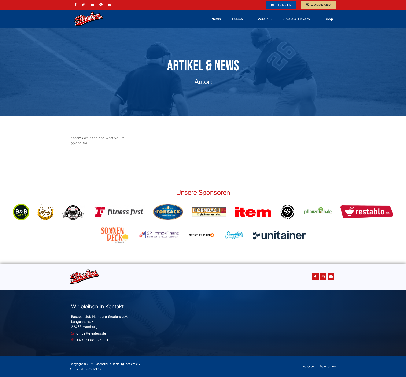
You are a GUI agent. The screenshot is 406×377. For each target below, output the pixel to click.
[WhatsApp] (101, 5)
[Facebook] (75, 5)
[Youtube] (331, 276)
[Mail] (109, 4)
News (216, 19)
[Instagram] (83, 4)
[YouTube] (92, 4)
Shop (329, 19)
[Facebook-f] (315, 276)
